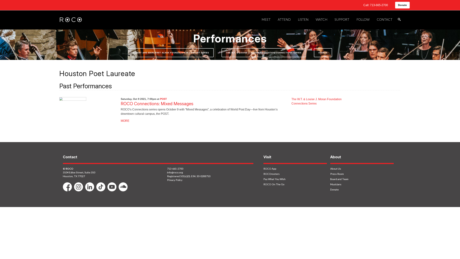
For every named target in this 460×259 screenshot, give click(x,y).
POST (163, 98)
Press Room (337, 173)
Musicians (335, 184)
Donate (402, 5)
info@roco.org (175, 172)
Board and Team (339, 179)
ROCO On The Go (273, 184)
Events (323, 53)
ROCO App (269, 168)
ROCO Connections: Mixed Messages (157, 103)
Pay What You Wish (274, 179)
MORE (125, 120)
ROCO (70, 20)
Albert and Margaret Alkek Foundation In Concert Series (171, 53)
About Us (335, 168)
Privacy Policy (174, 179)
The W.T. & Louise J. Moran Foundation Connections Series (263, 53)
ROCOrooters (271, 173)
